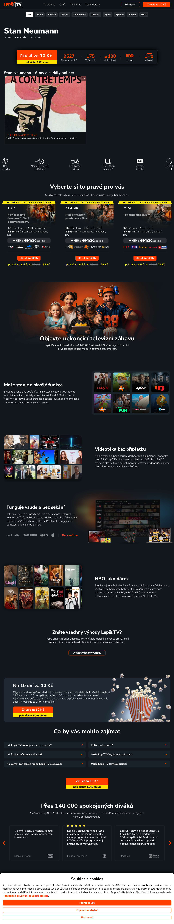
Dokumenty (79, 14)
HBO (144, 14)
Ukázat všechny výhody (87, 653)
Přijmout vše (87, 903)
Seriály (52, 14)
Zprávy (120, 14)
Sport (108, 14)
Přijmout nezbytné (87, 910)
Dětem (64, 14)
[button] (4, 843)
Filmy (40, 14)
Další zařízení (70, 535)
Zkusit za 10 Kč (156, 4)
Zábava (95, 14)
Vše (29, 14)
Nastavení (87, 917)
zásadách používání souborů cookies (26, 896)
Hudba (132, 14)
